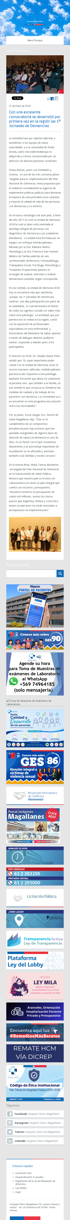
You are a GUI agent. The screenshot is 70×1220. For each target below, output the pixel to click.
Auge (18, 1192)
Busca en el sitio (18, 565)
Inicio (10, 51)
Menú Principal (35, 40)
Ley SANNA (21, 1188)
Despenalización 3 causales (29, 1177)
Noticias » (24, 51)
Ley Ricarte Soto (23, 1173)
